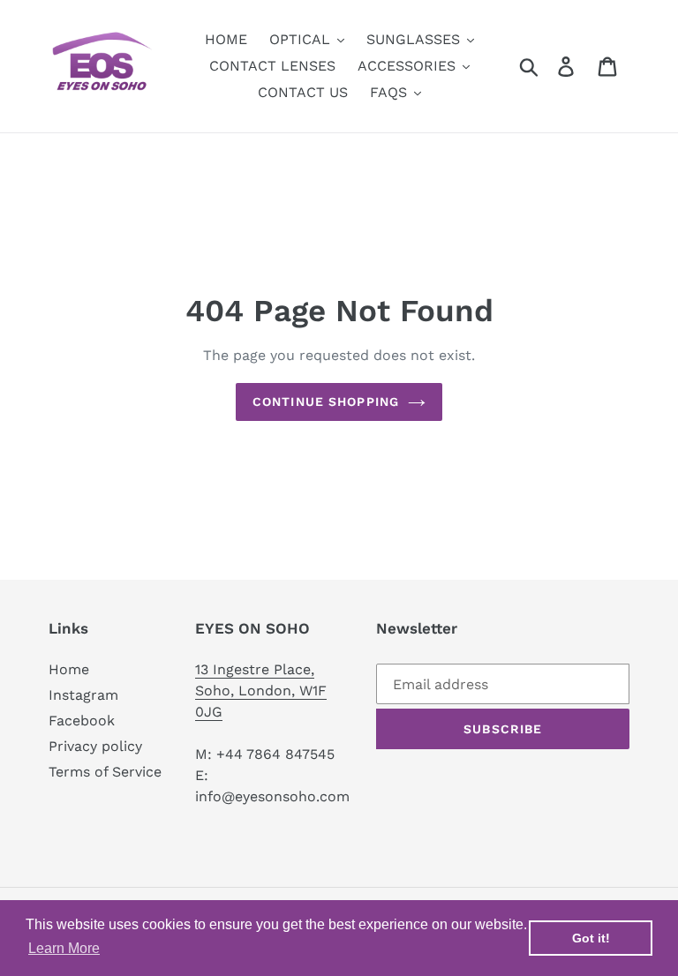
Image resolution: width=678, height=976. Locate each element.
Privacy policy (95, 746)
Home (69, 669)
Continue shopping (325, 401)
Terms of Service (105, 771)
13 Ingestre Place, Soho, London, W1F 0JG (261, 690)
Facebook (82, 720)
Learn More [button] (64, 948)
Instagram (83, 695)
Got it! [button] (591, 938)
